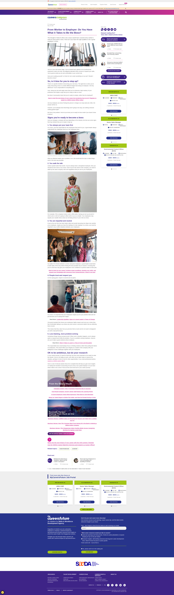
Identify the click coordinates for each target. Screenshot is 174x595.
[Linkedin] (124, 585)
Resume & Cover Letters (53, 577)
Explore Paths (103, 4)
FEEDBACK (99, 585)
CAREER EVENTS (98, 577)
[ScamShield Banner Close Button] (125, 8)
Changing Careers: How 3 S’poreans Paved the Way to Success (72, 388)
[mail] (115, 29)
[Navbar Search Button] (126, 12)
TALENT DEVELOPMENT (69, 574)
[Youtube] (120, 585)
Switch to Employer (63, 4)
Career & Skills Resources (101, 580)
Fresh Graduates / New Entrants (86, 577)
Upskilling (65, 579)
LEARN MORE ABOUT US (57, 552)
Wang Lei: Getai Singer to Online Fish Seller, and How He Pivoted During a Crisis (72, 397)
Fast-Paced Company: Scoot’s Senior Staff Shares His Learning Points (72, 391)
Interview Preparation (53, 580)
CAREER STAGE (83, 574)
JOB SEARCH (51, 574)
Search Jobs (84, 4)
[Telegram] (108, 585)
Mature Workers (83, 580)
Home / (50, 468)
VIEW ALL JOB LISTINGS (87, 509)
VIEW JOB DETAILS (114, 111)
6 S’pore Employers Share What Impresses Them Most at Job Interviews (72, 394)
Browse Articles (51, 12)
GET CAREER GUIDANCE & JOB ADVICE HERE (113, 12)
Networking (50, 582)
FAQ (105, 585)
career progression (64, 448)
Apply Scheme (122, 4)
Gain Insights (93, 4)
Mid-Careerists (82, 579)
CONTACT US (91, 585)
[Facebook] (112, 585)
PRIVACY (58, 590)
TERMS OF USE (51, 590)
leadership (74, 448)
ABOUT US (113, 574)
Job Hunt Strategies (52, 579)
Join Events (113, 4)
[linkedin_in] (112, 29)
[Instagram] (116, 585)
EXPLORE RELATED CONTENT (114, 70)
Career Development (68, 577)
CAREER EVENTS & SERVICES (100, 575)
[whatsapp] (102, 29)
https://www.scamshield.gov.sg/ (112, 8)
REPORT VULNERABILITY (68, 590)
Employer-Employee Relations (70, 580)
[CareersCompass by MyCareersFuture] (53, 5)
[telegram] (105, 29)
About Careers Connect (100, 579)
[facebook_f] (108, 29)
